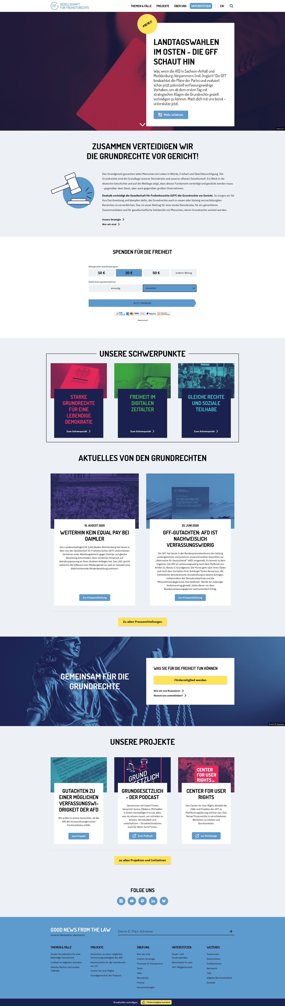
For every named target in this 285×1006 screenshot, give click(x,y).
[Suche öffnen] (231, 6)
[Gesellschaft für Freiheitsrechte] (70, 6)
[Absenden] (230, 931)
